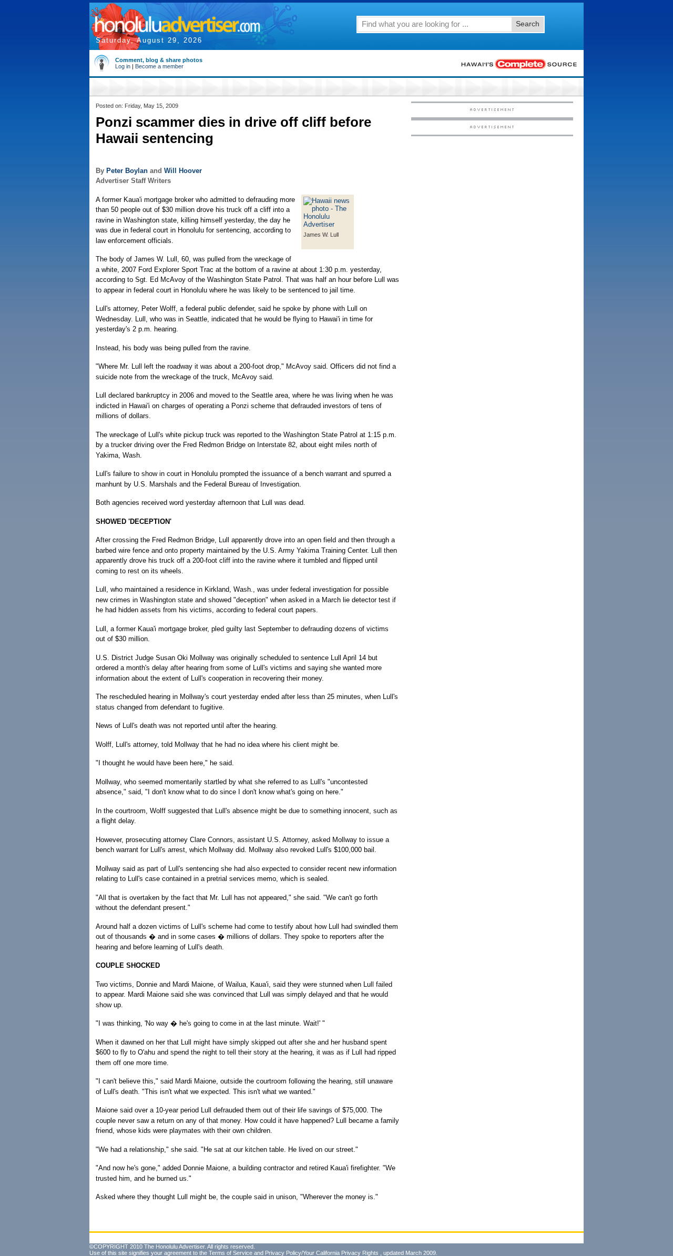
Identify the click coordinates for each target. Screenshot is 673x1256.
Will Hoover (183, 171)
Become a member (159, 66)
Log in (122, 66)
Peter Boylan (127, 171)
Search (527, 23)
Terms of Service (230, 1253)
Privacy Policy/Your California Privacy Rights (322, 1253)
